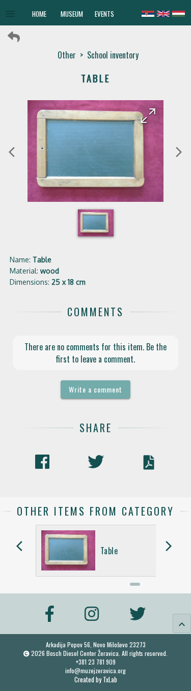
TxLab (110, 679)
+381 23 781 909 (96, 661)
